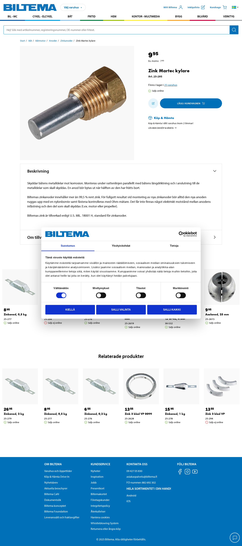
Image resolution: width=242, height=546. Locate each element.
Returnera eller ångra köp (106, 529)
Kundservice (100, 464)
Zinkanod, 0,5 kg (15, 314)
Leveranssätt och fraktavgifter (61, 517)
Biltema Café (51, 494)
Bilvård (202, 16)
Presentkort (97, 488)
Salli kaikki (172, 309)
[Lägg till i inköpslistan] (153, 103)
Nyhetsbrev (51, 482)
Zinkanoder (66, 40)
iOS (128, 501)
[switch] (101, 295)
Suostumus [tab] (68, 245)
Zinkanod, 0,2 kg (95, 414)
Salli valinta (121, 309)
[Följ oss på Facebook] (180, 472)
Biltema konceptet (55, 505)
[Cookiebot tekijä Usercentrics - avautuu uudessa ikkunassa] (181, 234)
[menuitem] (12, 17)
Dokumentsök (52, 500)
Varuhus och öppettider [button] (58, 471)
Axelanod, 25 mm (217, 314)
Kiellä (70, 309)
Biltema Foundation (56, 511)
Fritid (91, 16)
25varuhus (170, 85)
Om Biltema (53, 464)
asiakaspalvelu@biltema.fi (141, 476)
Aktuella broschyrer (55, 488)
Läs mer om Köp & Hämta (161, 127)
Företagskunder (100, 500)
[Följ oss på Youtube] (195, 473)
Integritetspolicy (100, 505)
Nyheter (95, 471)
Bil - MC (12, 16)
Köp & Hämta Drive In (56, 476)
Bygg (178, 16)
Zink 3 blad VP (215, 414)
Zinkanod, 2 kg (14, 414)
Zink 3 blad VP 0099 (138, 414)
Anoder (53, 40)
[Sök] (234, 29)
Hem (113, 16)
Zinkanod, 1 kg (175, 414)
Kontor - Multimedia (146, 16)
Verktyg (228, 16)
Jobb (94, 482)
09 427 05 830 (134, 471)
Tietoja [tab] (174, 245)
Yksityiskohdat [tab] (121, 245)
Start (22, 40)
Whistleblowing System (105, 523)
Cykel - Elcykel (42, 16)
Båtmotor (40, 40)
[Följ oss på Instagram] (187, 472)
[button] (235, 7)
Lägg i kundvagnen (188, 103)
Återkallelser (98, 511)
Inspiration (97, 476)
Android (131, 495)
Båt (70, 16)
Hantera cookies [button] (100, 517)
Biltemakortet (99, 494)
